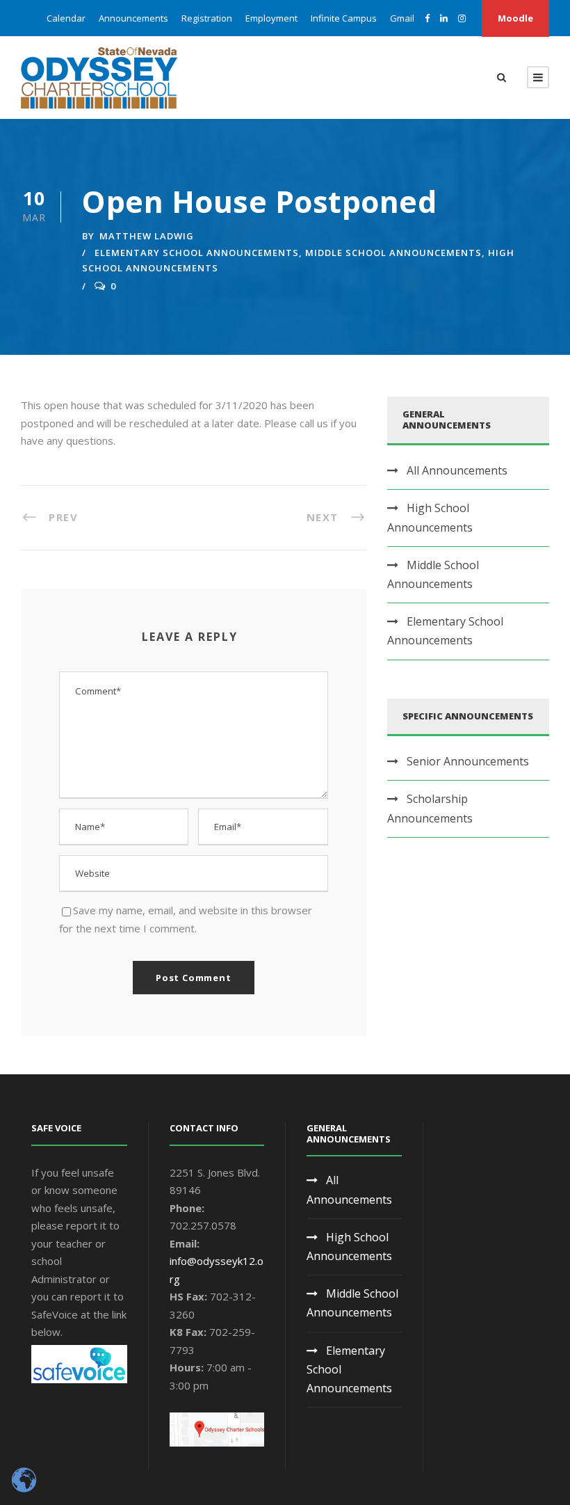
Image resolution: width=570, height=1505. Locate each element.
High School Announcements (430, 517)
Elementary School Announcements (197, 252)
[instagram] (462, 18)
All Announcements (457, 470)
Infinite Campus (344, 18)
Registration (206, 18)
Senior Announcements (468, 761)
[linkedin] (444, 18)
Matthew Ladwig (146, 236)
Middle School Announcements (393, 252)
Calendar (66, 18)
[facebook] (427, 18)
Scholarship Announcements (430, 808)
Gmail (402, 18)
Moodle (515, 18)
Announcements (133, 18)
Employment (271, 18)
